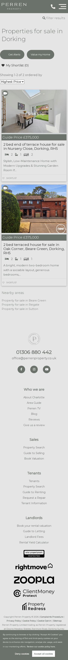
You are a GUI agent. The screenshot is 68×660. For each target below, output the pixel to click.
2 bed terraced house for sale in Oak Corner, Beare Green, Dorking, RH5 (34, 248)
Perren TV (34, 408)
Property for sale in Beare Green (24, 300)
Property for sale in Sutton (20, 309)
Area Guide (34, 403)
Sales (34, 440)
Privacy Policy (14, 620)
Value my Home (40, 54)
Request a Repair (34, 498)
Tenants (34, 473)
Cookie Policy (29, 620)
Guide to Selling (34, 453)
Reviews (34, 419)
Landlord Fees (34, 537)
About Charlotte (34, 397)
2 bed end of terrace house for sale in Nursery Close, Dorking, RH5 (34, 146)
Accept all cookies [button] (43, 653)
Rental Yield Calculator (34, 542)
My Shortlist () (17, 65)
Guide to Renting (34, 492)
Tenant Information (34, 503)
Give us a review (34, 425)
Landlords (34, 518)
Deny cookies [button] (22, 653)
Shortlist (11, 178)
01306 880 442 (34, 352)
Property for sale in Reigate (20, 304)
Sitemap (57, 620)
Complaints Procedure (51, 617)
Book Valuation (34, 458)
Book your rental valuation (34, 525)
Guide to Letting (34, 531)
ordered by (33, 75)
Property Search (34, 447)
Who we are (34, 389)
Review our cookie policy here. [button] (41, 646)
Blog (34, 414)
